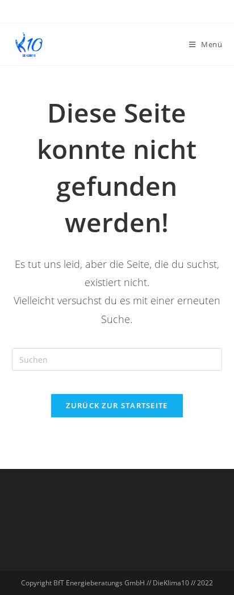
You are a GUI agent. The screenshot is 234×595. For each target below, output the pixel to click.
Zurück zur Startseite (117, 405)
